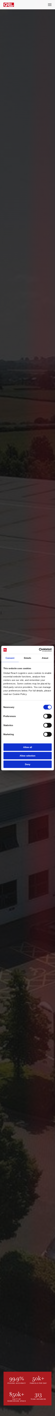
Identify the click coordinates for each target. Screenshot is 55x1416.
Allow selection (27, 755)
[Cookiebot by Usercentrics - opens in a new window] (39, 650)
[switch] (47, 716)
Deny (27, 764)
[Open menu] (49, 4)
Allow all (27, 747)
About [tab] (45, 658)
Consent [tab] (10, 658)
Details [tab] (27, 658)
